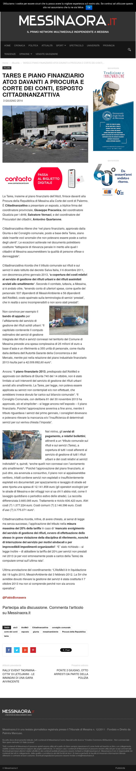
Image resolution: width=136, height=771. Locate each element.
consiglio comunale (61, 627)
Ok (89, 7)
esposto (25, 631)
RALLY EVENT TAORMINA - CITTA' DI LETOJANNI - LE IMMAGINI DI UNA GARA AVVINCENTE (19, 675)
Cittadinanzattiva (40, 627)
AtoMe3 (24, 627)
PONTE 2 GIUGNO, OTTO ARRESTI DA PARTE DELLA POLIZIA (71, 673)
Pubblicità (120, 767)
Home (7, 45)
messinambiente (50, 631)
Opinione (24, 53)
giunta (36, 631)
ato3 (15, 627)
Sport (59, 45)
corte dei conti (11, 631)
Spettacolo (76, 45)
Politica (33, 45)
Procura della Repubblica (74, 631)
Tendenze (10, 53)
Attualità (47, 45)
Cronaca (19, 45)
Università (93, 45)
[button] (129, 49)
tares (6, 636)
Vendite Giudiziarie (47, 53)
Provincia (109, 45)
